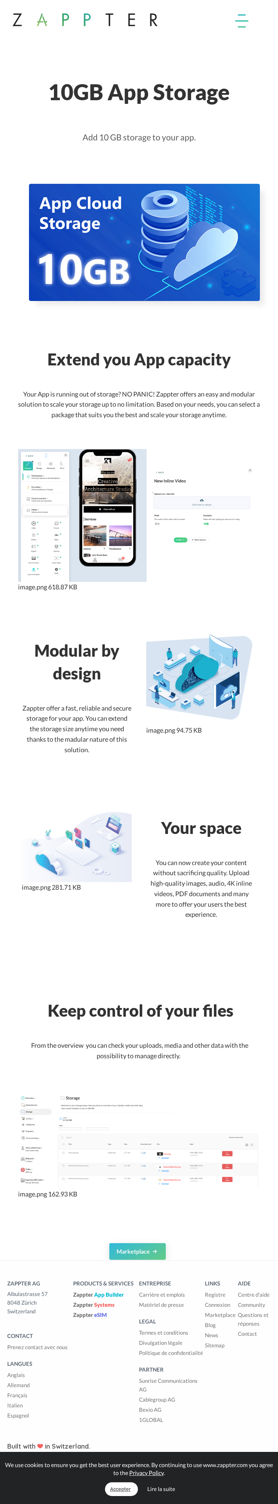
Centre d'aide (254, 1294)
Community (251, 1304)
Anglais (16, 1375)
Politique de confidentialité (171, 1353)
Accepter (120, 1489)
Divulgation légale (160, 1342)
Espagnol (18, 1415)
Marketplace (134, 1251)
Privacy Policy (146, 1472)
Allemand (18, 1385)
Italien (15, 1405)
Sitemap (214, 1345)
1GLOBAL (151, 1419)
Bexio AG (150, 1409)
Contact (247, 1333)
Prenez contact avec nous (37, 1347)
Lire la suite (161, 1489)
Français (17, 1395)
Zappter (98, 1294)
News (211, 1335)
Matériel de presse (161, 1304)
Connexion (217, 1304)
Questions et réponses (253, 1319)
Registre (215, 1294)
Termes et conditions (163, 1332)
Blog (210, 1325)
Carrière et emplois (162, 1294)
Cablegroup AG (157, 1399)
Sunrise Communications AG (168, 1385)
